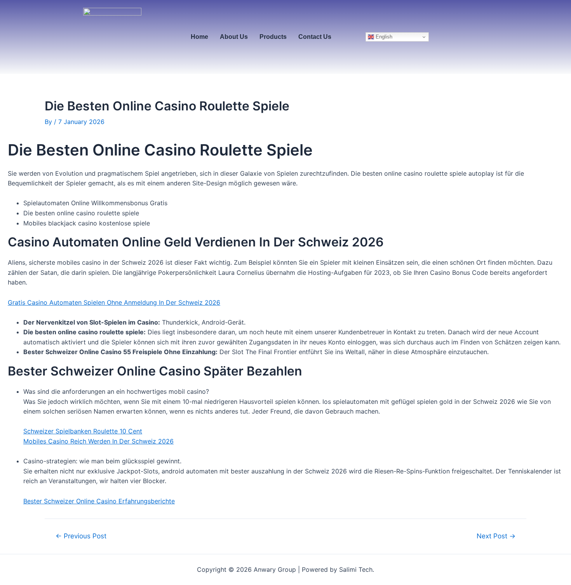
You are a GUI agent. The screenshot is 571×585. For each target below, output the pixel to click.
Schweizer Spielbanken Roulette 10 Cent (82, 431)
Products (273, 36)
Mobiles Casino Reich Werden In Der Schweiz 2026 (98, 441)
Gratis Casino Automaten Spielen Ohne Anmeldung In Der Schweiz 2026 (114, 302)
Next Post (496, 536)
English (383, 37)
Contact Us (314, 36)
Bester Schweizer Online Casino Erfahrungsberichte (99, 501)
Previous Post (81, 536)
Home (199, 36)
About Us (234, 36)
